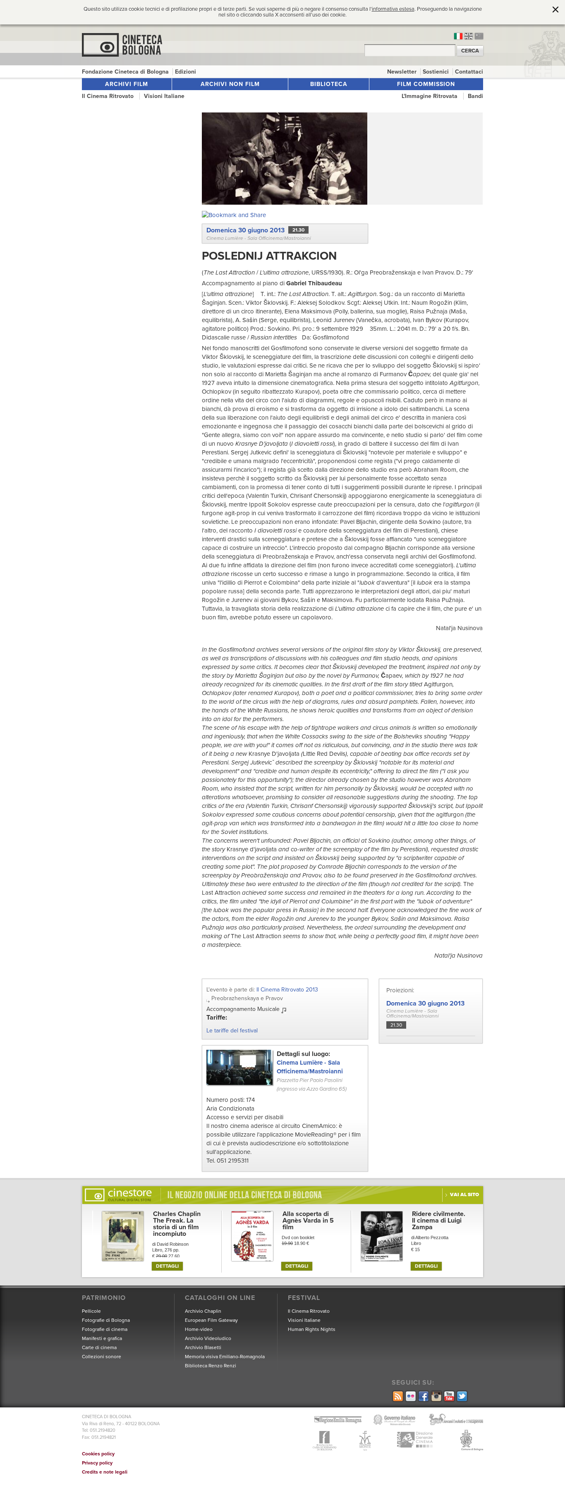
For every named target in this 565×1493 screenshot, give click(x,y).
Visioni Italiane (164, 96)
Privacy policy (97, 1463)
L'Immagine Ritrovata (430, 96)
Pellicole (91, 1311)
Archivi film (126, 84)
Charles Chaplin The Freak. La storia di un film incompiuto (177, 1224)
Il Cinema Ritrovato (108, 96)
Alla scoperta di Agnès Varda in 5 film (308, 1220)
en (468, 36)
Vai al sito (464, 1194)
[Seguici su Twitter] (461, 1397)
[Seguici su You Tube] (448, 1397)
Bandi (475, 96)
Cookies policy (98, 1454)
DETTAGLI (167, 1266)
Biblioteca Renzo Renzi (210, 1366)
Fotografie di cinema (104, 1329)
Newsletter (402, 71)
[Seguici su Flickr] (410, 1397)
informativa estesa (393, 9)
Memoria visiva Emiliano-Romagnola (225, 1356)
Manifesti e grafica (102, 1338)
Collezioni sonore (101, 1356)
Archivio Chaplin (203, 1311)
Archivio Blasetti (203, 1347)
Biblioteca (328, 84)
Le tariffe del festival (232, 1030)
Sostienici (436, 71)
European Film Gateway (211, 1320)
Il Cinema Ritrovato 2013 (287, 989)
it (458, 36)
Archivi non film (230, 84)
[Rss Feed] (397, 1397)
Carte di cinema (99, 1347)
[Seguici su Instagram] (435, 1397)
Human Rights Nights (311, 1329)
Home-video (199, 1329)
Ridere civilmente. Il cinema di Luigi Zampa (438, 1220)
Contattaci (469, 71)
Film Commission (426, 84)
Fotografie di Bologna (106, 1320)
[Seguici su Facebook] (423, 1397)
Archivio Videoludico (208, 1338)
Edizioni (185, 71)
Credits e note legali (104, 1472)
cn (479, 36)
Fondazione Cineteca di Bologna (126, 71)
